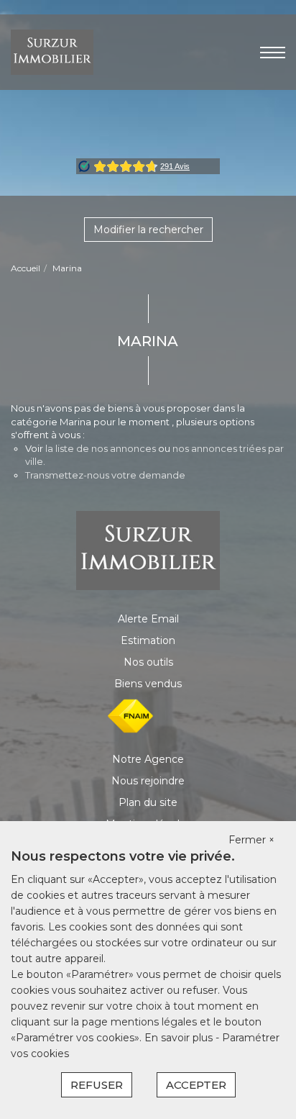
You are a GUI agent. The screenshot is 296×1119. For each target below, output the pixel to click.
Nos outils (148, 662)
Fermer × (251, 839)
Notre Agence (148, 759)
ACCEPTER (196, 1085)
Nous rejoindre (148, 780)
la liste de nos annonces (100, 448)
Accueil (25, 268)
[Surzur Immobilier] (52, 51)
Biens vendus (148, 683)
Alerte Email (148, 618)
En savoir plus (180, 1037)
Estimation (148, 640)
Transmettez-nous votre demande (105, 475)
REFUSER (96, 1085)
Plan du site (148, 802)
